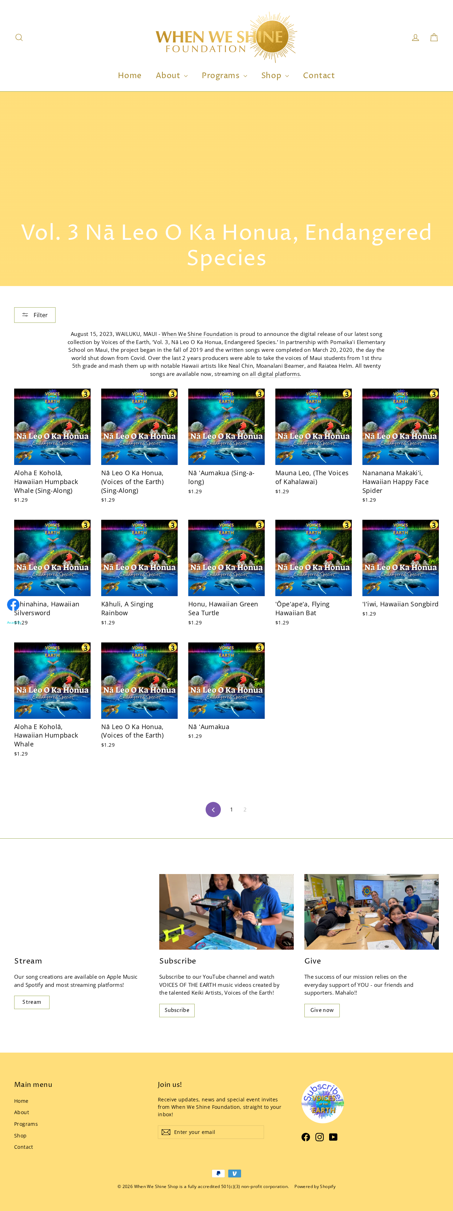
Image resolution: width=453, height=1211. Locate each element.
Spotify (34, 984)
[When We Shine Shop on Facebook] (306, 1137)
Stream (31, 1002)
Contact (319, 76)
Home (129, 76)
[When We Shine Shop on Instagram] (319, 1137)
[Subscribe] (226, 912)
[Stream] (81, 912)
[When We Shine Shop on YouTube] (333, 1137)
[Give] (371, 912)
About (169, 76)
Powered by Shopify (315, 1186)
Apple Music (122, 976)
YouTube (214, 976)
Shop (272, 76)
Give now (322, 1010)
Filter (40, 315)
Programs (222, 76)
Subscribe (177, 1010)
